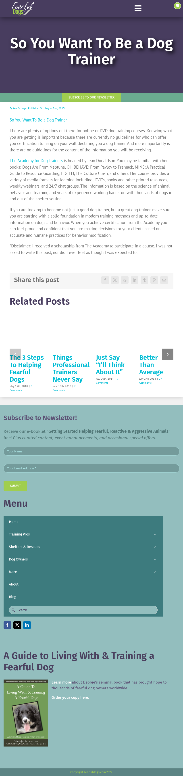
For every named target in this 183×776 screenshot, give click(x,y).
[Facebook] (105, 280)
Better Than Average (151, 364)
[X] (115, 280)
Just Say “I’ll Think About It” (110, 364)
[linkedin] (27, 625)
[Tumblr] (144, 280)
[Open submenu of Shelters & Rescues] (154, 547)
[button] (15, 354)
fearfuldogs (19, 108)
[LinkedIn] (134, 280)
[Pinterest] (154, 280)
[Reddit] (125, 280)
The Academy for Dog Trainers (36, 160)
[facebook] (7, 625)
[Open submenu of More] (154, 572)
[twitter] (17, 625)
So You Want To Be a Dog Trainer (38, 120)
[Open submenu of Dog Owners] (154, 559)
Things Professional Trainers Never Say (71, 368)
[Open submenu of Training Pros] (154, 534)
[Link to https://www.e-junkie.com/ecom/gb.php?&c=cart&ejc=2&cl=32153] (177, 5)
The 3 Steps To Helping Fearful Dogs (27, 368)
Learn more (61, 682)
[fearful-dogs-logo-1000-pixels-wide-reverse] (22, 3)
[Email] (164, 280)
